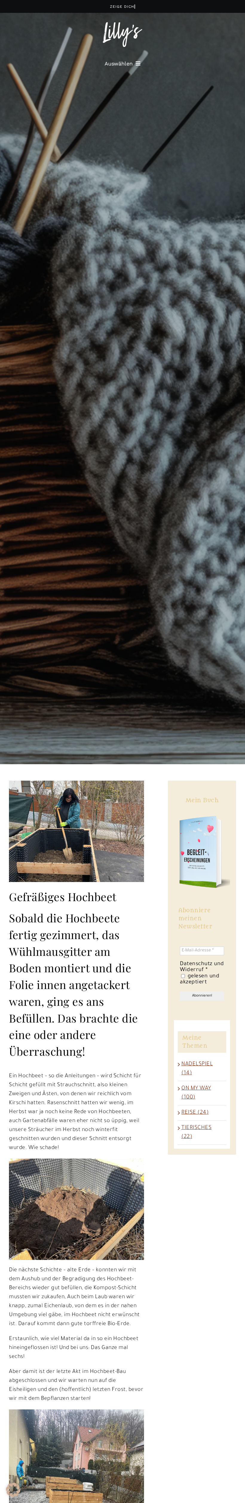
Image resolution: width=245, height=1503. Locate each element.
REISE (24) (195, 1113)
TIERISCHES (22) (196, 1132)
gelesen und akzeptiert (199, 979)
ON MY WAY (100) (196, 1093)
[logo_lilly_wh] (122, 25)
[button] (13, 1490)
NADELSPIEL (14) (197, 1068)
